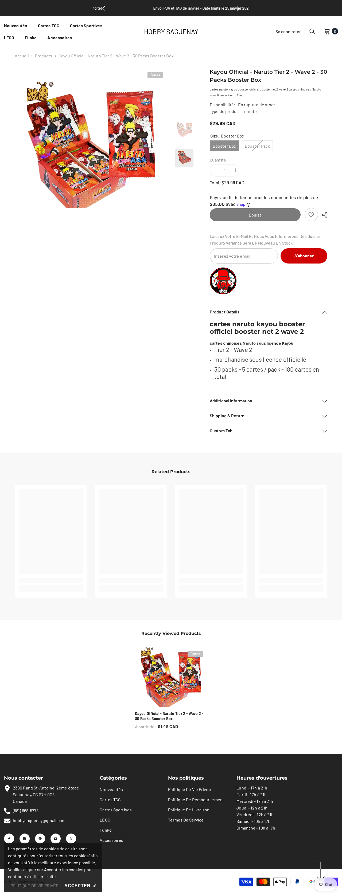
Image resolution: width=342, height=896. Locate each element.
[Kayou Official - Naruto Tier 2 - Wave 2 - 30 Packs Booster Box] (171, 677)
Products (43, 55)
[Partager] (322, 215)
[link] (311, 214)
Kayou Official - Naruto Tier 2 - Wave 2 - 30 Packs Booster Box (169, 716)
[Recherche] (312, 31)
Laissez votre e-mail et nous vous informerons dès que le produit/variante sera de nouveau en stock (265, 239)
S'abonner (304, 255)
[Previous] (103, 8)
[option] (91, 144)
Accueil (22, 55)
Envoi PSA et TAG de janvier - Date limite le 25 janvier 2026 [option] (171, 8)
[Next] (238, 8)
